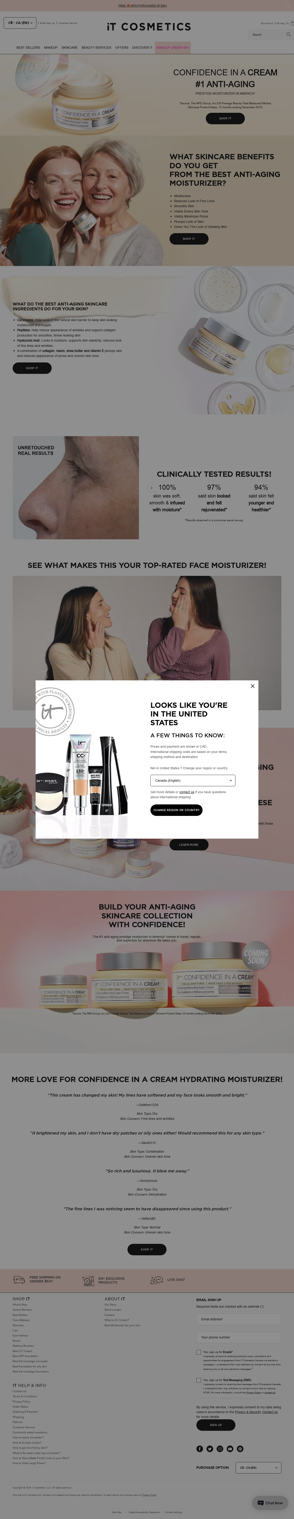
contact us (186, 792)
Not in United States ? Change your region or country (189, 768)
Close (252, 686)
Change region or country (176, 810)
